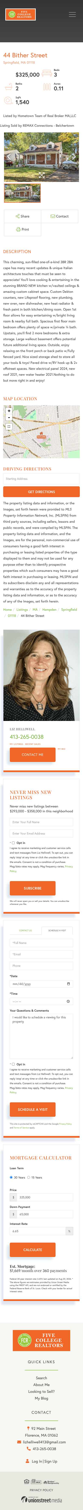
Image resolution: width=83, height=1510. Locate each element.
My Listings (16, 744)
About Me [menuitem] (41, 1384)
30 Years (19, 1177)
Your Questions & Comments (29, 1010)
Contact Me (33, 755)
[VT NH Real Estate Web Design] (41, 1499)
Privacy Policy (65, 1123)
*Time (13, 994)
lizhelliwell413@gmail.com (44, 1442)
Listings (22, 610)
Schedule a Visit (57, 930)
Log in (37, 1461)
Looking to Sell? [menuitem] (41, 1391)
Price (13, 1190)
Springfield (69, 610)
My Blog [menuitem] (41, 1398)
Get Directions (41, 492)
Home (7, 610)
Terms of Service (21, 1127)
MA (35, 610)
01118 (12, 616)
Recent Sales (33, 744)
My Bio (61, 749)
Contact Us (25, 930)
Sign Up (50, 1461)
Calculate (32, 1249)
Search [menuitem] (41, 1377)
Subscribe (33, 888)
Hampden (49, 610)
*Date (13, 976)
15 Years (36, 1177)
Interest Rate (18, 1224)
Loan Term (17, 1168)
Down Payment (20, 1207)
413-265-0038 (27, 736)
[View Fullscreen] (9, 427)
